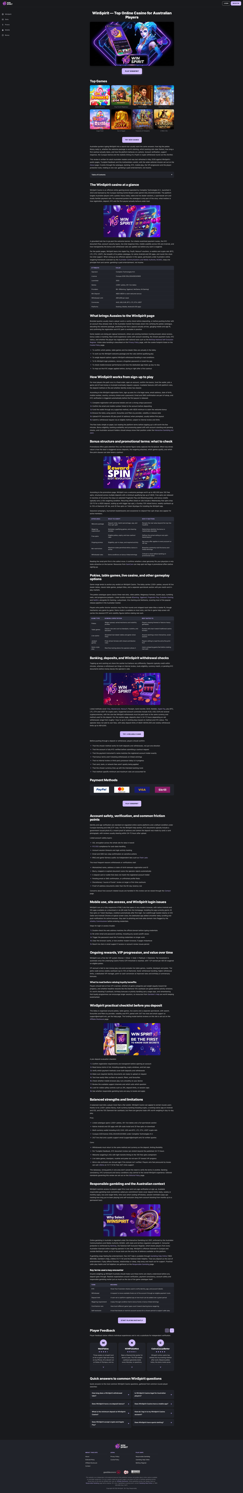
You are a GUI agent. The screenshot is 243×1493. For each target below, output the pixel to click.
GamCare (129, 564)
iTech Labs (143, 858)
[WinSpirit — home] (7, 3)
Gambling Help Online (158, 1256)
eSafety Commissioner (98, 921)
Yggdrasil (143, 597)
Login (226, 3)
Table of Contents (98, 175)
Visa (108, 709)
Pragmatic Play (153, 597)
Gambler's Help (153, 994)
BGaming (135, 597)
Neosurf (124, 709)
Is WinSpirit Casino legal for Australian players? (150, 1394)
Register (236, 3)
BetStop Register (141, 1463)
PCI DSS (95, 846)
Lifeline (101, 1165)
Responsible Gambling (140, 1264)
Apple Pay (161, 709)
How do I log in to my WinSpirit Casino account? (150, 1413)
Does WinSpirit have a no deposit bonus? (108, 1404)
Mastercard (115, 709)
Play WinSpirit (131, 804)
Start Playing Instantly (132, 1320)
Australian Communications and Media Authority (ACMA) (140, 260)
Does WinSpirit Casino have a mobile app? (151, 1404)
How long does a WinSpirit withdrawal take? (107, 1394)
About (92, 165)
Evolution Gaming (166, 597)
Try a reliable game (132, 734)
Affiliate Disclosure (97, 1019)
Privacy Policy (134, 342)
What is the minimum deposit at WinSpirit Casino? (108, 1413)
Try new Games (132, 140)
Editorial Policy (134, 1175)
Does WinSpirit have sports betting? (149, 1422)
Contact (168, 891)
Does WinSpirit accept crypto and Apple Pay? (108, 1423)
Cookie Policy (95, 345)
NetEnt (96, 600)
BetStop (113, 1246)
